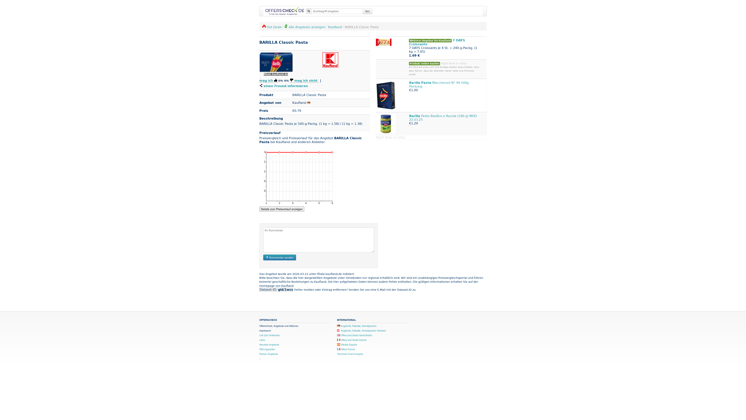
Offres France (347, 349)
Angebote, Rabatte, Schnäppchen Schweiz (363, 330)
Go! (367, 11)
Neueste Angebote (269, 344)
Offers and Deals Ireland (353, 339)
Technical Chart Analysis (350, 353)
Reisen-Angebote (268, 353)
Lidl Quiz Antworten (269, 335)
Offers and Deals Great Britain (356, 335)
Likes (262, 339)
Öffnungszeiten (267, 349)
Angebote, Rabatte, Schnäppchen (358, 325)
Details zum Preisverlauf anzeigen (282, 209)
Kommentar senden (281, 257)
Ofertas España (348, 344)
